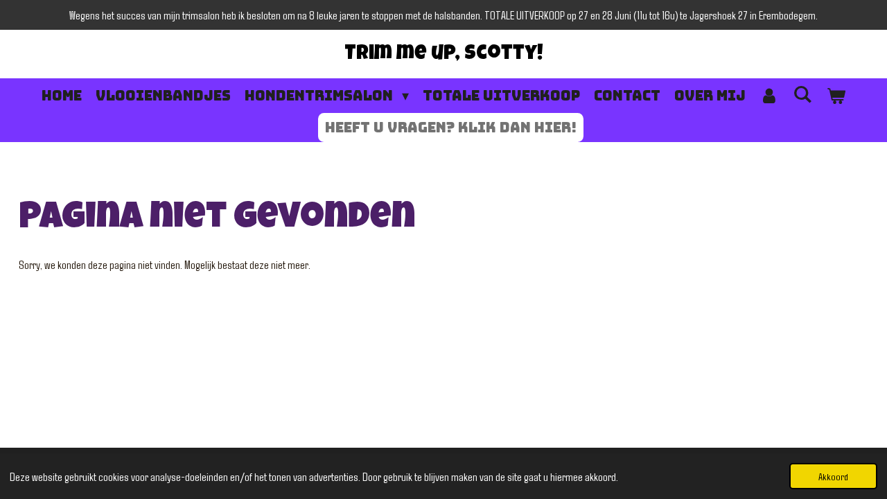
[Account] (769, 95)
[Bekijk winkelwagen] (835, 95)
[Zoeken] (802, 94)
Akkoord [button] (833, 476)
